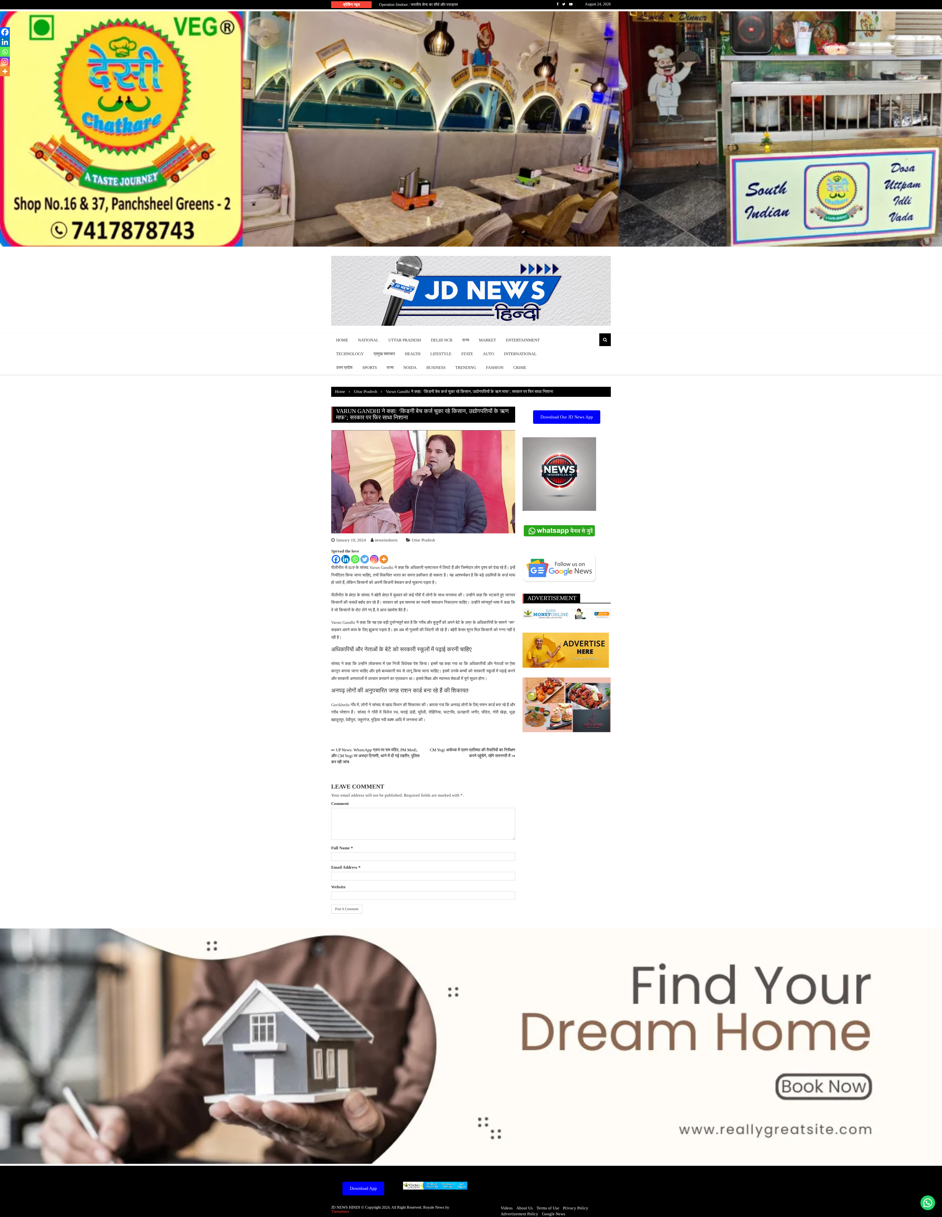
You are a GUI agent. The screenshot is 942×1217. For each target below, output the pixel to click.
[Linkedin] (345, 559)
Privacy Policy (575, 1208)
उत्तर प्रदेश (344, 367)
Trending (465, 367)
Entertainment (523, 340)
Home (342, 340)
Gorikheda (340, 705)
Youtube (571, 4)
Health (412, 353)
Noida (410, 367)
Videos (507, 1208)
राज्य (465, 340)
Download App (363, 1188)
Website (338, 887)
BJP (351, 567)
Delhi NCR (441, 340)
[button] (927, 1202)
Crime (519, 367)
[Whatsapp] (355, 559)
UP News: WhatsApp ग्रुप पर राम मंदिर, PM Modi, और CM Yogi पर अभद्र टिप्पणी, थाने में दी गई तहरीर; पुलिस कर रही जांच (375, 756)
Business (435, 367)
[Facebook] (336, 559)
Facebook (558, 4)
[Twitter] (364, 559)
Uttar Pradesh (404, 340)
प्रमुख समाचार (384, 353)
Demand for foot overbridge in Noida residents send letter (423, 4)
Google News (553, 1214)
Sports (369, 367)
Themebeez (340, 1211)
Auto (488, 353)
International (520, 353)
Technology (350, 353)
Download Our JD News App (566, 416)
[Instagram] (374, 559)
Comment (340, 803)
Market (487, 340)
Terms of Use (547, 1208)
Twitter (563, 4)
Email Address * (346, 867)
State (467, 353)
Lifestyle (440, 353)
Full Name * (342, 848)
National (368, 340)
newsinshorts (386, 540)
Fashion (494, 367)
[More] (383, 559)
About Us (524, 1208)
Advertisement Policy (519, 1214)
